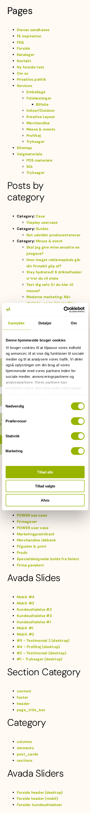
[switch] (77, 421)
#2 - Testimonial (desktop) (41, 653)
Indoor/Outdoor (40, 110)
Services (24, 85)
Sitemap (24, 147)
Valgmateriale (29, 154)
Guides (42, 228)
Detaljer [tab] (45, 323)
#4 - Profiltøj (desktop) (38, 646)
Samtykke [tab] (16, 323)
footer (22, 697)
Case (40, 216)
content (24, 691)
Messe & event (49, 241)
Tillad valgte (45, 486)
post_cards (27, 754)
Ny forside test (30, 67)
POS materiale (39, 160)
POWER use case (32, 515)
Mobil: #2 (25, 634)
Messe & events (40, 129)
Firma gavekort (30, 565)
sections (24, 760)
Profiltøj (33, 135)
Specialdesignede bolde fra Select (48, 559)
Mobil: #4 (25, 597)
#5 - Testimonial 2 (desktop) (43, 640)
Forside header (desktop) (40, 792)
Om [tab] (74, 323)
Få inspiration (29, 36)
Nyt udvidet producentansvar (53, 235)
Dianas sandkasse (33, 29)
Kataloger (25, 54)
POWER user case (32, 527)
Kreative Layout (40, 116)
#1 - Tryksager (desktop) (39, 659)
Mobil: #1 (25, 628)
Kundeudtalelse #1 (34, 622)
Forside (23, 48)
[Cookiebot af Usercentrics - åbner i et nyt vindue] (64, 310)
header (23, 703)
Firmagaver (27, 521)
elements (25, 748)
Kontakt (24, 61)
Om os (22, 73)
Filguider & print (31, 546)
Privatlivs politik (31, 79)
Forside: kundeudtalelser (39, 804)
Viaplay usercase (42, 222)
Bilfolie (42, 104)
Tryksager (35, 141)
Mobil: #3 (25, 603)
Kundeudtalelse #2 (34, 609)
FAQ (20, 42)
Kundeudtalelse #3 (34, 615)
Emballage (35, 92)
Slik (29, 166)
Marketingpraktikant (35, 534)
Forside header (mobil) (37, 798)
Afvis (45, 500)
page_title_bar (31, 710)
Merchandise (38, 123)
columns (24, 741)
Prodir (22, 552)
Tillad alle (45, 472)
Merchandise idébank (36, 540)
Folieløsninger (38, 98)
